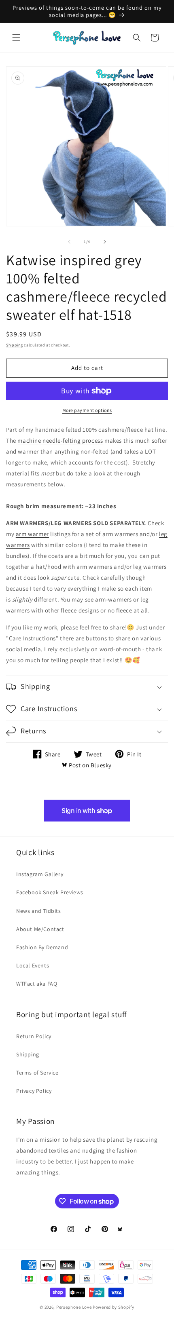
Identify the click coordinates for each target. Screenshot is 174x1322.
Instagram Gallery (39, 874)
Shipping (14, 345)
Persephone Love (74, 1307)
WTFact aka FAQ (36, 983)
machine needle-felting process (60, 440)
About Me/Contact (40, 929)
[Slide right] (105, 242)
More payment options (87, 410)
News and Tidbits (38, 910)
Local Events (32, 965)
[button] (16, 37)
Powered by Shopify (113, 1307)
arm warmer (32, 534)
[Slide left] (69, 242)
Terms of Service (37, 1072)
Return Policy (33, 1036)
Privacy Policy (33, 1090)
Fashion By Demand (42, 947)
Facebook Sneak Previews (49, 892)
